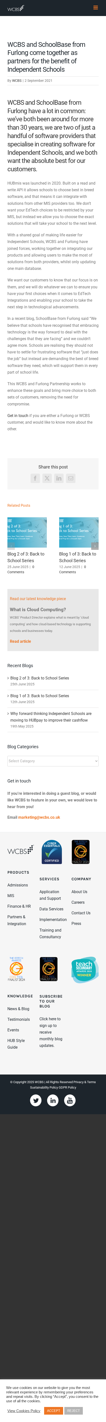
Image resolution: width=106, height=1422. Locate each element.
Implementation (53, 919)
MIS (10, 895)
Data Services (51, 909)
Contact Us (80, 913)
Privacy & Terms (84, 1082)
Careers (78, 902)
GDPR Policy (67, 1087)
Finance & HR (19, 906)
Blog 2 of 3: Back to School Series (39, 678)
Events (13, 1030)
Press (76, 923)
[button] (11, 546)
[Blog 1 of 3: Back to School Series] (79, 532)
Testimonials (18, 1019)
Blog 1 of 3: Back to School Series (39, 696)
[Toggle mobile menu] (96, 7)
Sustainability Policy (44, 1087)
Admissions (17, 885)
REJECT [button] (73, 1411)
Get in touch (17, 415)
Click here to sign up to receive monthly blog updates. (50, 1032)
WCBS (16, 81)
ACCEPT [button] (53, 1411)
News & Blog (18, 1008)
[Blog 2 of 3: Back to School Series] (27, 532)
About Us (79, 891)
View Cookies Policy (23, 1411)
